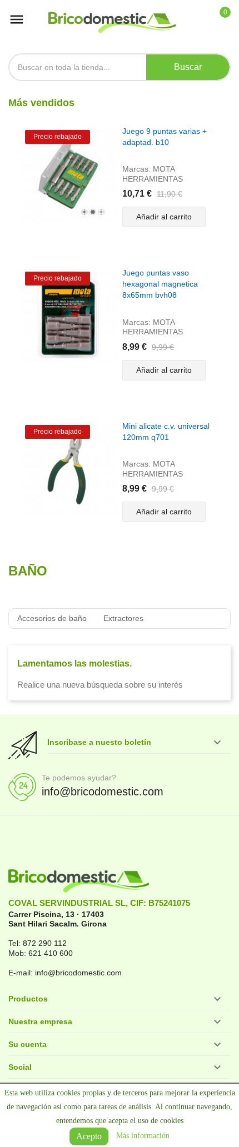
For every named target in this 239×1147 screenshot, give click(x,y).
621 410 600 (50, 953)
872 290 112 (45, 943)
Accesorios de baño (52, 618)
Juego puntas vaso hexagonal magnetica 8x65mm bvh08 (160, 283)
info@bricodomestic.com (102, 791)
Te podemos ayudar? (79, 777)
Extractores (123, 618)
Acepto (89, 1136)
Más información (143, 1135)
